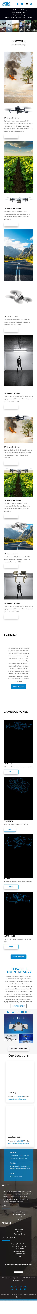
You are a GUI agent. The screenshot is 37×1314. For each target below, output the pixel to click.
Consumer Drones (19, 1212)
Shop (11, 772)
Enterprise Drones (19, 1214)
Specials (19, 1219)
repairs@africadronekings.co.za (20, 1169)
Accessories (19, 1217)
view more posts (18, 1048)
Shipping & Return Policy (19, 1244)
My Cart (19, 1231)
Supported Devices (19, 1251)
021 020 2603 (18, 1141)
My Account (19, 1229)
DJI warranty (19, 1249)
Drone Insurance (19, 1253)
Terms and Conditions (19, 1246)
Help (19, 1256)
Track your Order (19, 1234)
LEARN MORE (19, 1006)
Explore (11, 136)
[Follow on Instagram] (20, 1288)
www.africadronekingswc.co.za (18, 1143)
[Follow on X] (16, 1288)
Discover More (18, 957)
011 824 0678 (18, 1096)
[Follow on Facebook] (12, 1288)
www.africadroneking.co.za (17, 1099)
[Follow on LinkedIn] (24, 1288)
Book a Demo (18, 686)
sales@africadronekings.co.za (19, 1166)
